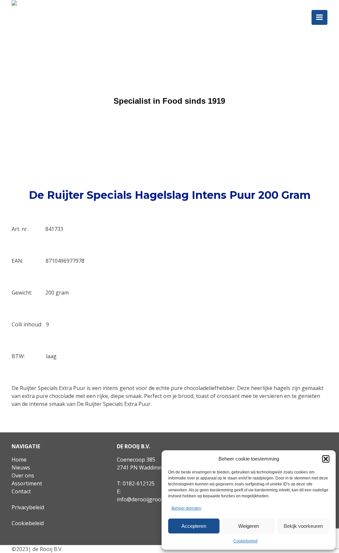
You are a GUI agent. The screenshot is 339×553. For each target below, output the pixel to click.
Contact (21, 491)
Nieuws (21, 467)
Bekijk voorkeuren (303, 526)
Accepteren (193, 526)
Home (19, 459)
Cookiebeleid (245, 541)
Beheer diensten (186, 508)
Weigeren (248, 526)
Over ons (23, 475)
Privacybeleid (28, 507)
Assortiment (27, 483)
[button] (325, 459)
